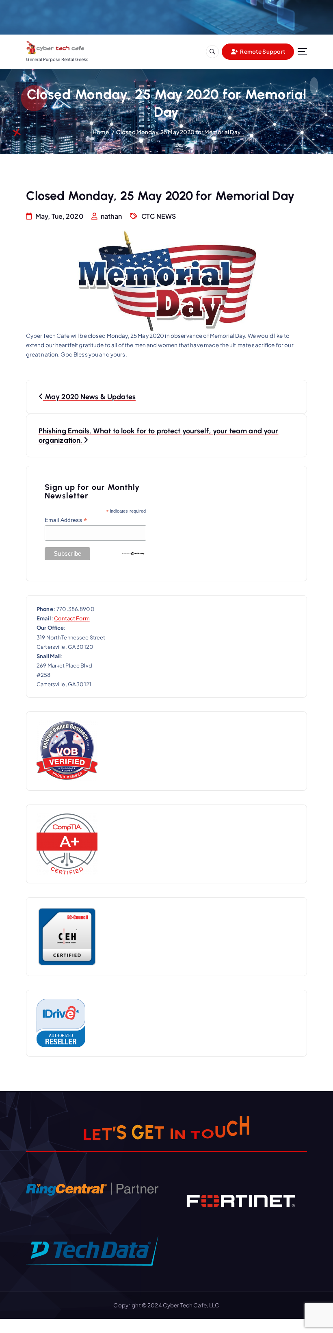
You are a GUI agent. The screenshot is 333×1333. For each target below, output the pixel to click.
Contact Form (72, 618)
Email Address (66, 520)
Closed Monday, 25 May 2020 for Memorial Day (178, 131)
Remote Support (262, 51)
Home (101, 131)
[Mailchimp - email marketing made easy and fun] (133, 553)
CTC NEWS (158, 216)
